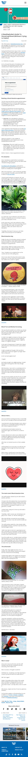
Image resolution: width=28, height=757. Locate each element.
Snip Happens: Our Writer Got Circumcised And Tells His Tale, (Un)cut (20, 716)
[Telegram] (15, 754)
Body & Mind (20, 701)
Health (3, 702)
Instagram (20, 694)
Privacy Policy (19, 749)
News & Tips (9, 702)
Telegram (15, 694)
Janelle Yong (5, 40)
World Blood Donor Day (17, 44)
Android (5, 114)
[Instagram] (9, 754)
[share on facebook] (3, 709)
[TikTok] (6, 754)
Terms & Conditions (4, 750)
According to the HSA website (8, 166)
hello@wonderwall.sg (12, 697)
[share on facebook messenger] (24, 709)
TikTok (10, 694)
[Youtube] (18, 754)
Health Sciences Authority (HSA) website (11, 111)
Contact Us (18, 747)
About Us (4, 747)
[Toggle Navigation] (25, 3)
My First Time (8, 701)
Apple (24, 112)
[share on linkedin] (8, 709)
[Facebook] (12, 754)
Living (14, 701)
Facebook (6, 696)
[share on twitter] (12, 709)
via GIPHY (3, 322)
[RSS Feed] (21, 754)
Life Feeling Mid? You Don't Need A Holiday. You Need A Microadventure (8, 716)
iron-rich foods (10, 174)
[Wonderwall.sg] (4, 2)
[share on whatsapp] (20, 709)
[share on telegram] (16, 709)
